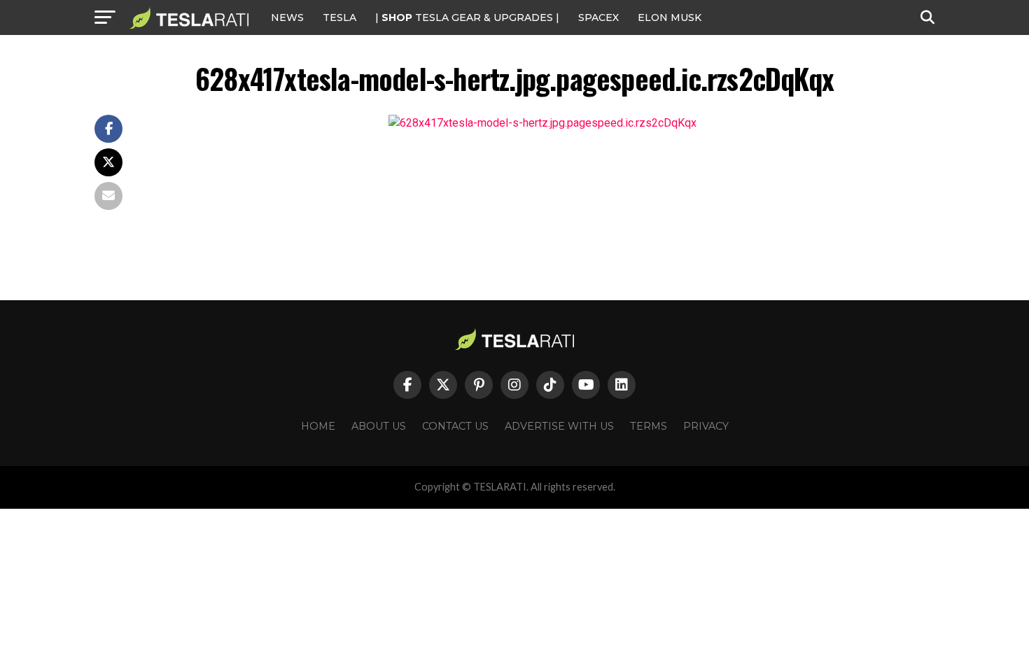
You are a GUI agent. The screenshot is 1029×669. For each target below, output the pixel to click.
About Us (378, 426)
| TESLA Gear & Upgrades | (467, 17)
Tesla (339, 17)
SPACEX (598, 17)
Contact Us (455, 426)
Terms (648, 426)
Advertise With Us (559, 426)
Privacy (706, 426)
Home (318, 426)
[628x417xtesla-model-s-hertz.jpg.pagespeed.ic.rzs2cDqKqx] (542, 122)
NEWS (287, 17)
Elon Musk (669, 17)
